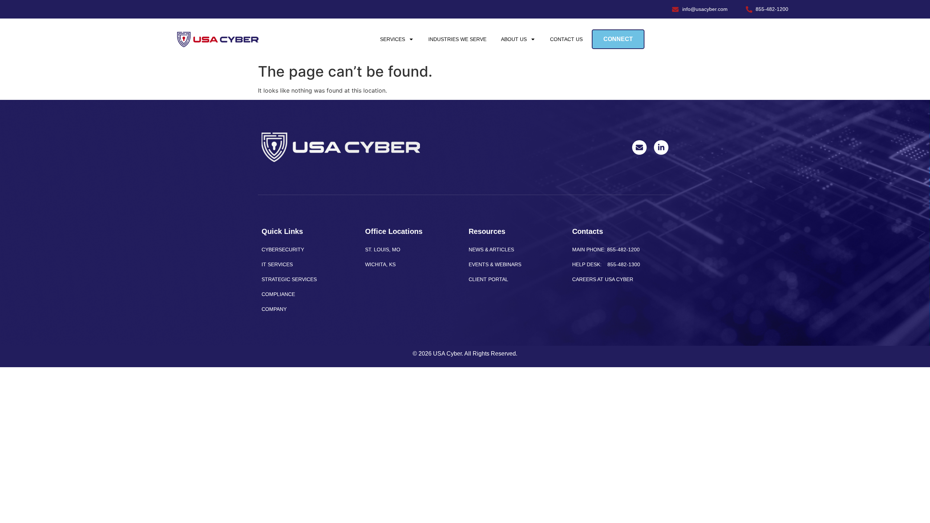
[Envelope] (639, 147)
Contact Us (566, 39)
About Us (514, 39)
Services (392, 39)
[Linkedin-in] (661, 147)
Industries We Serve (457, 39)
